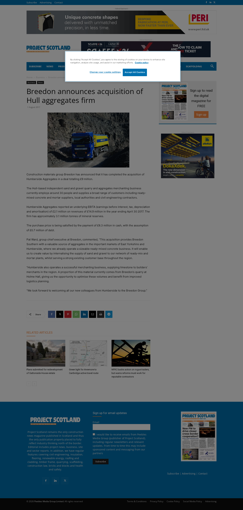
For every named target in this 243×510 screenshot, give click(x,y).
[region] (123, 66)
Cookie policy (142, 62)
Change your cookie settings (105, 72)
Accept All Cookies (135, 72)
